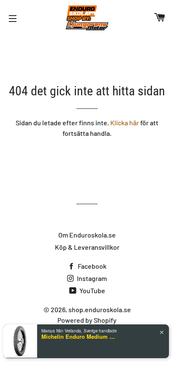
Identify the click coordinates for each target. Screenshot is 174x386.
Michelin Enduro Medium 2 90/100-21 (79, 336)
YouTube (91, 290)
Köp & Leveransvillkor (87, 247)
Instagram (91, 278)
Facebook (91, 266)
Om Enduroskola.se (87, 235)
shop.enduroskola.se (99, 309)
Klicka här (124, 123)
